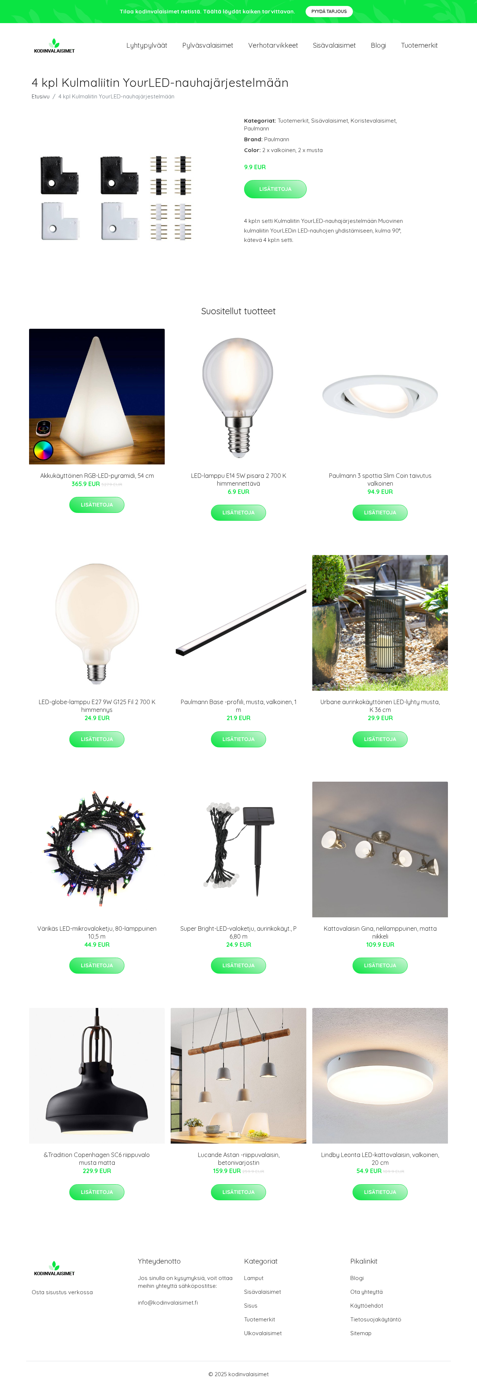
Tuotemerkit (419, 45)
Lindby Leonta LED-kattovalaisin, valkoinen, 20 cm (380, 1158)
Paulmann (256, 128)
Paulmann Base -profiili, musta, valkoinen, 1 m (239, 705)
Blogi (378, 45)
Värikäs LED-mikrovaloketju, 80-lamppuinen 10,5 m (97, 932)
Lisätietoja (275, 189)
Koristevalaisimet (373, 120)
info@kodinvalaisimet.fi (168, 1302)
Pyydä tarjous (329, 11)
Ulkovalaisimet (263, 1333)
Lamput (253, 1278)
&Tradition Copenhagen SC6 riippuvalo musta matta (97, 1158)
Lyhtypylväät (146, 45)
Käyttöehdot (366, 1305)
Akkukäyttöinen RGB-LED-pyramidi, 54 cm (97, 475)
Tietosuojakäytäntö (375, 1319)
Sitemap (361, 1333)
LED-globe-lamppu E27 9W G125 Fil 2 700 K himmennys (97, 705)
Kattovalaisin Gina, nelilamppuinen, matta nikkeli (380, 932)
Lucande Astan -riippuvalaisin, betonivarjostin (238, 1158)
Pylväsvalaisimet (207, 45)
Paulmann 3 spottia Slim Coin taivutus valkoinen (380, 479)
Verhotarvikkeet (273, 45)
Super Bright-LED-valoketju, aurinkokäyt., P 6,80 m (238, 932)
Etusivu (41, 96)
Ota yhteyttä (366, 1291)
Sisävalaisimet (334, 45)
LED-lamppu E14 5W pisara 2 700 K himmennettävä (238, 479)
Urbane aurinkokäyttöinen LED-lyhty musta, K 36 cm (380, 705)
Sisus (251, 1305)
